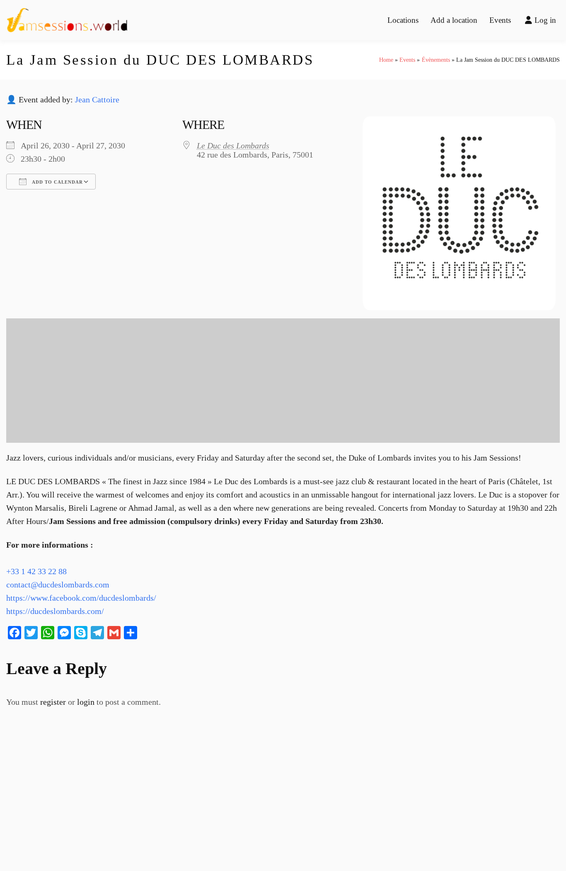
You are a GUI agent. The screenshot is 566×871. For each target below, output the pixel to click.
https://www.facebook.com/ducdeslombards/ (81, 597)
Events (500, 20)
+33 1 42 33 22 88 (36, 571)
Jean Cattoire (97, 99)
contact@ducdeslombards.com (57, 584)
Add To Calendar (57, 182)
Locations (402, 20)
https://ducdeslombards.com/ (55, 611)
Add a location (454, 20)
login (85, 701)
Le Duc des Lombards (233, 145)
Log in (545, 20)
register (53, 701)
